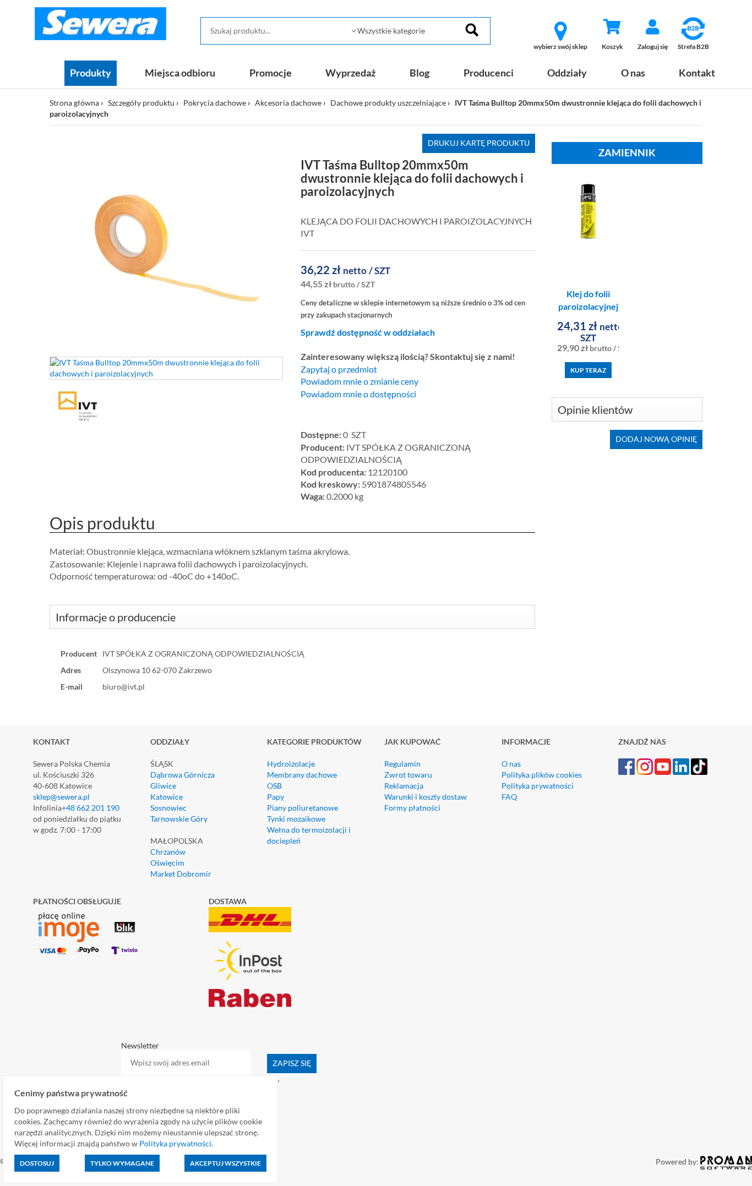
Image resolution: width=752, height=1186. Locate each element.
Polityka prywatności (538, 785)
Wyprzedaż (350, 73)
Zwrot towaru (408, 774)
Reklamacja (403, 785)
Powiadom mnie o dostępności (358, 394)
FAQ (509, 796)
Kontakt (697, 73)
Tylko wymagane (122, 1163)
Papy (275, 796)
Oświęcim (167, 862)
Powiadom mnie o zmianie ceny (359, 381)
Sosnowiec (168, 807)
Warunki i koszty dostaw (425, 796)
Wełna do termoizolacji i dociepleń (309, 835)
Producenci (489, 73)
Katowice (166, 796)
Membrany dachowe (302, 774)
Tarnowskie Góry (179, 818)
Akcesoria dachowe (288, 102)
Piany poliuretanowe (302, 807)
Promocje (270, 73)
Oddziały (567, 73)
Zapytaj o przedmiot (339, 369)
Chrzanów (168, 851)
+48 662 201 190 (90, 807)
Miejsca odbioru (180, 73)
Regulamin (402, 763)
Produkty (90, 73)
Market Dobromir (180, 873)
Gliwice (163, 785)
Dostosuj (37, 1163)
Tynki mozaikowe (296, 818)
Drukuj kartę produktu (479, 142)
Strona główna (74, 102)
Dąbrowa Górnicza (182, 774)
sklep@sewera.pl (61, 796)
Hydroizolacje (291, 763)
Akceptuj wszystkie (225, 1163)
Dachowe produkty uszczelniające (388, 102)
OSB (274, 785)
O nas (633, 73)
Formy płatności (412, 807)
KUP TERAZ (588, 370)
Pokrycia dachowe (214, 102)
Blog (419, 73)
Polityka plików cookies (542, 774)
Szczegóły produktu (141, 102)
